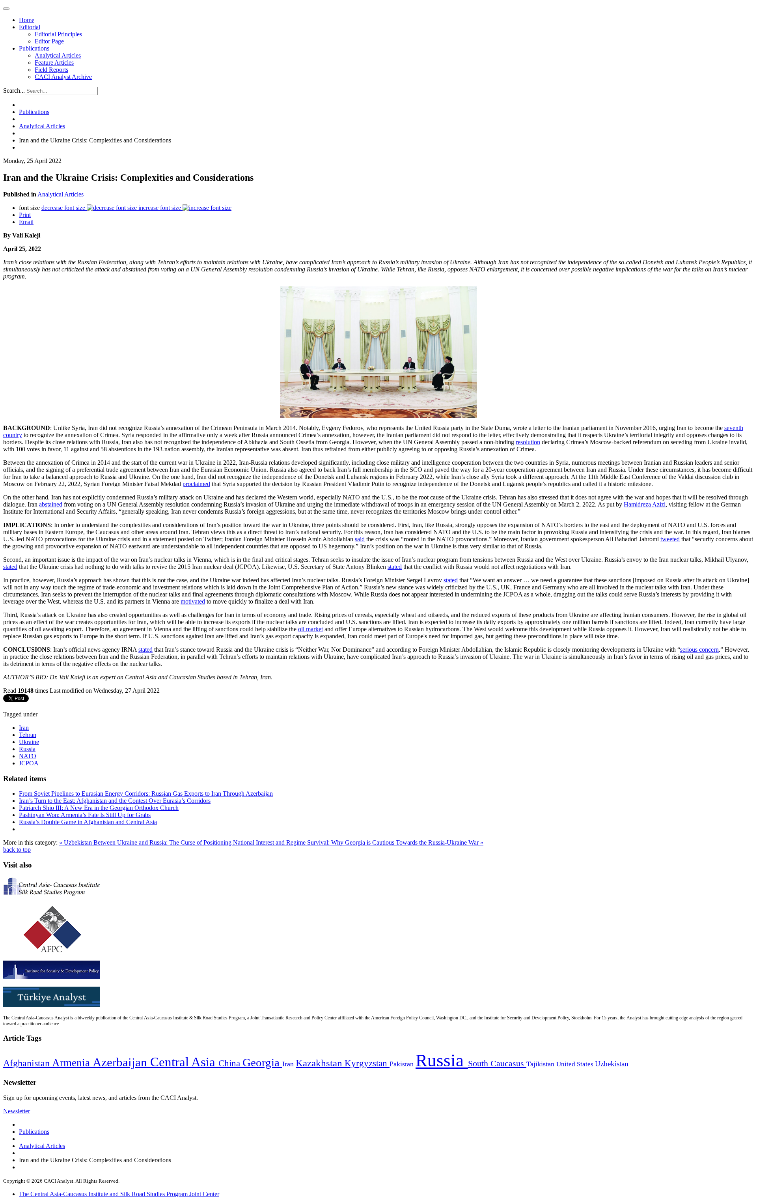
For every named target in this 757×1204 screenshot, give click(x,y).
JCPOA (29, 763)
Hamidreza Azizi (645, 504)
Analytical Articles (58, 55)
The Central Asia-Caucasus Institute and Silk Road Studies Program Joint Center (119, 1194)
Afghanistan (27, 1063)
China (230, 1063)
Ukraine (29, 741)
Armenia (72, 1063)
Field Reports (51, 69)
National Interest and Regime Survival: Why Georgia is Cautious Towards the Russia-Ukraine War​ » (358, 842)
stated (10, 566)
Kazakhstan (320, 1063)
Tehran (27, 734)
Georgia (262, 1062)
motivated (193, 601)
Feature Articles (54, 62)
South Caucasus (497, 1063)
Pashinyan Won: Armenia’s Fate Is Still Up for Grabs (85, 814)
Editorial (29, 27)
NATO (27, 756)
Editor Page (49, 41)
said (360, 539)
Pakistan (403, 1064)
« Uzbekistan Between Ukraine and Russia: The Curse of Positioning (146, 842)
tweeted (670, 539)
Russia (27, 749)
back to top (17, 849)
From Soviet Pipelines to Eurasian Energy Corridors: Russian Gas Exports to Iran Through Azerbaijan (146, 793)
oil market (310, 629)
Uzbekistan (611, 1064)
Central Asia (184, 1061)
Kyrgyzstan (367, 1063)
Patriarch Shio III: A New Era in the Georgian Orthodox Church (99, 807)
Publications (34, 48)
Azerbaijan (121, 1062)
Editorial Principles (58, 34)
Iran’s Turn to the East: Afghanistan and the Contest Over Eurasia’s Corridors (115, 800)
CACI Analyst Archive (63, 76)
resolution (528, 442)
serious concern (699, 649)
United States (575, 1064)
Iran (24, 727)
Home (26, 20)
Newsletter (16, 1111)
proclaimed (196, 483)
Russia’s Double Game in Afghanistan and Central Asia (88, 822)
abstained (50, 504)
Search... (14, 90)
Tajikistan (541, 1064)
